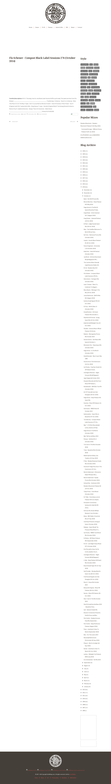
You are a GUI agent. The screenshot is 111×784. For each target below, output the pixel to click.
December (87, 190)
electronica (84, 84)
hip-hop (83, 94)
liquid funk (93, 97)
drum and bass (93, 74)
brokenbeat (89, 68)
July (85, 668)
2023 (83, 160)
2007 (83, 707)
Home (30, 27)
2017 (83, 178)
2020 (83, 169)
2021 (83, 166)
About (73, 27)
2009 (83, 701)
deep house (14, 114)
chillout (97, 68)
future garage (95, 87)
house (19, 114)
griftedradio (97, 90)
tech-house (90, 110)
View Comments (43, 114)
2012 (83, 692)
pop (88, 103)
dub (89, 77)
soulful (83, 110)
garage (91, 90)
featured (83, 87)
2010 (83, 698)
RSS (67, 27)
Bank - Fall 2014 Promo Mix (91, 199)
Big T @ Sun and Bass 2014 (91, 436)
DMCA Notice (73, 777)
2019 (83, 172)
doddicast (96, 71)
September (87, 662)
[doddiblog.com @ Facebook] (58, 770)
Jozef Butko (72, 774)
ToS (48, 777)
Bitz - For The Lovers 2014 (91, 635)
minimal (91, 100)
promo (92, 103)
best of (96, 64)
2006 (83, 710)
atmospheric (84, 64)
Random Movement (86, 106)
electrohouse (90, 81)
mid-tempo (84, 100)
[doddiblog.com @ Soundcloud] (76, 770)
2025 (83, 154)
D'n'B (43, 27)
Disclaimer (64, 777)
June (85, 671)
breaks (83, 68)
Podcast (50, 27)
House (37, 27)
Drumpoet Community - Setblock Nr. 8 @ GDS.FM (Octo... (91, 505)
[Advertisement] (55, 41)
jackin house (95, 94)
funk (88, 87)
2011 (83, 695)
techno (96, 110)
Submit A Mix (59, 27)
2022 (83, 163)
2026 (83, 151)
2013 (83, 689)
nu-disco (97, 100)
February (86, 683)
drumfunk (83, 77)
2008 (83, 704)
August (86, 665)
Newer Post (15, 121)
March (86, 680)
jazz (82, 97)
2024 (83, 157)
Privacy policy (55, 777)
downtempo (84, 74)
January (86, 686)
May (85, 674)
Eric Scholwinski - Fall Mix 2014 (92, 659)
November (87, 193)
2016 (83, 181)
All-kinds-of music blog (55, 14)
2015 (83, 184)
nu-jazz (83, 103)
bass (91, 64)
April (85, 677)
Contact (80, 27)
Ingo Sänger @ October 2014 (92, 378)
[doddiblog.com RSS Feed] (31, 770)
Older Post (72, 121)
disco (90, 71)
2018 (83, 175)
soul (94, 106)
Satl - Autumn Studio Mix (90, 610)
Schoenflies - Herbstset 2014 (92, 483)
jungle (86, 97)
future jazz (84, 90)
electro (83, 81)
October (86, 196)
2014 (83, 187)
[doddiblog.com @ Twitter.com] (44, 770)
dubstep (94, 77)
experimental (93, 84)
